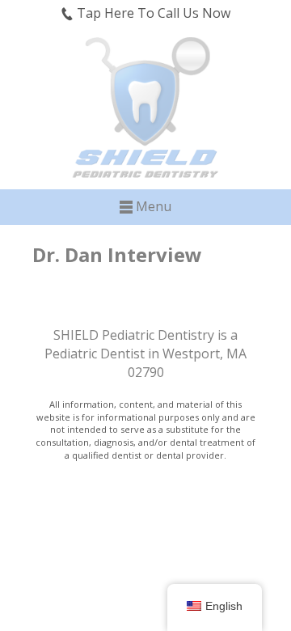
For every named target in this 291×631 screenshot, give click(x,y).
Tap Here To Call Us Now (152, 13)
